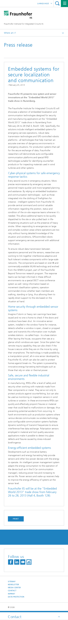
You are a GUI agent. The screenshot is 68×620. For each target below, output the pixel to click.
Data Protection (16, 597)
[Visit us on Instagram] (28, 562)
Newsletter (13, 585)
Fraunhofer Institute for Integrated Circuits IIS (23, 24)
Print (16, 519)
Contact (12, 591)
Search (57, 3)
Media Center (14, 588)
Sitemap (11, 582)
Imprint (11, 594)
